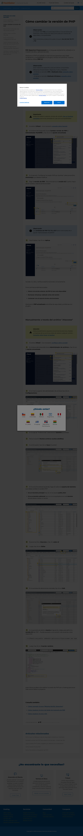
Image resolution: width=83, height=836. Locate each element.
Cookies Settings (24, 102)
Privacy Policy (42, 95)
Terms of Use (39, 89)
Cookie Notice (23, 98)
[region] (42, 95)
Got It (59, 102)
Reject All (47, 102)
